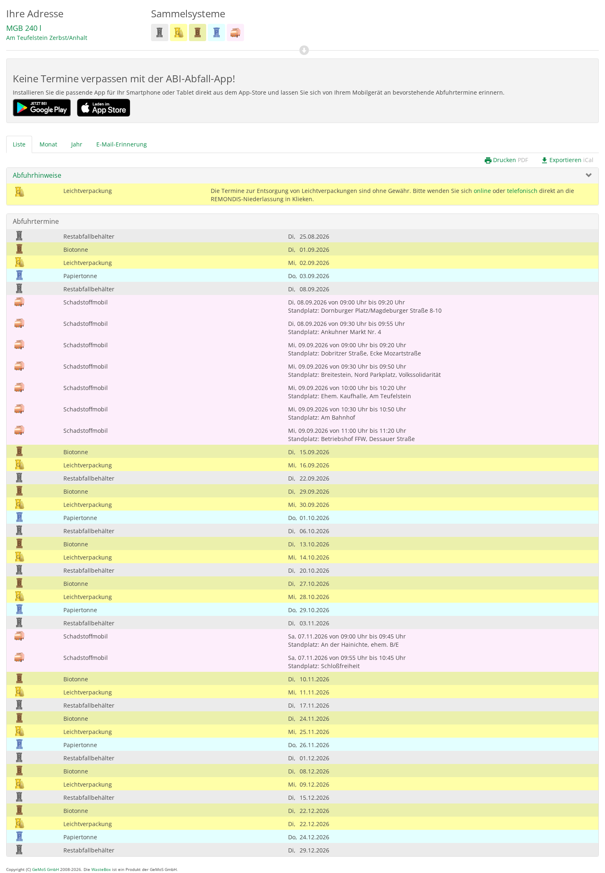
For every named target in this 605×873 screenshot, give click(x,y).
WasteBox (101, 869)
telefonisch (522, 191)
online (482, 191)
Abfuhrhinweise (37, 175)
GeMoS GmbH (45, 869)
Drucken (506, 160)
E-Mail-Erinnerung (121, 144)
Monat (48, 144)
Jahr (76, 144)
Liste (19, 144)
